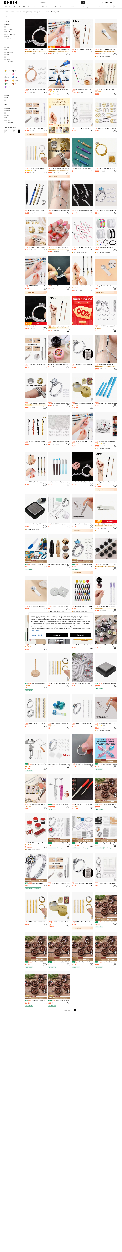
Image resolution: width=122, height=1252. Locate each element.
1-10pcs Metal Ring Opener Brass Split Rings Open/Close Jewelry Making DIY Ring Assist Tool (35, 247)
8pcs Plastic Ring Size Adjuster (59, 403)
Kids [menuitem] (43, 6)
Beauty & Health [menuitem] (107, 6)
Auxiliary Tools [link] (55, 11)
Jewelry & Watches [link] (15, 11)
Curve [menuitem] (47, 6)
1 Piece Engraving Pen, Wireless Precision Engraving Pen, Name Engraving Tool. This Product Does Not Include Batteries (35, 564)
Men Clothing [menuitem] (54, 6)
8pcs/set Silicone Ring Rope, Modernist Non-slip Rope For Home (59, 286)
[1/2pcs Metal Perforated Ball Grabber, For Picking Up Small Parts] (35, 349)
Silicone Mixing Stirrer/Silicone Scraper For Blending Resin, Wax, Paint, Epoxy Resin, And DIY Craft (106, 403)
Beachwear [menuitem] (37, 6)
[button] (113, 2)
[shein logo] (10, 2)
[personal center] (103, 2)
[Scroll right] (116, 6)
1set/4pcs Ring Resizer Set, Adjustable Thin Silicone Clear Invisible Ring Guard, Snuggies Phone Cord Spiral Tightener (82, 482)
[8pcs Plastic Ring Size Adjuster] (59, 387)
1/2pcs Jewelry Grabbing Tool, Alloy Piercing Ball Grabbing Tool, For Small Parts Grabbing (59, 883)
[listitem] (35, 38)
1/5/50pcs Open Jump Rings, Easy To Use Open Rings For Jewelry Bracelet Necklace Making (35, 403)
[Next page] (77, 1010)
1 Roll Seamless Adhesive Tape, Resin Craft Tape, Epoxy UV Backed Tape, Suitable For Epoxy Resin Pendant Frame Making (59, 723)
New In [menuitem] (16, 6)
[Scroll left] (114, 6)
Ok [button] (19, 131)
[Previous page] (73, 1010)
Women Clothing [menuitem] (27, 6)
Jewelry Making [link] (27, 11)
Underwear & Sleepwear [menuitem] (71, 6)
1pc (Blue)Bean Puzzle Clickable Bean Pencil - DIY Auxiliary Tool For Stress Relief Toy (106, 764)
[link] (106, 2)
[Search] (83, 2)
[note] (59, 47)
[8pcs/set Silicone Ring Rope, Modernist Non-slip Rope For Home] (59, 270)
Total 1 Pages (66, 1010)
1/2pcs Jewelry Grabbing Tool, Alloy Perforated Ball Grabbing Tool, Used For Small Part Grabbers (82, 524)
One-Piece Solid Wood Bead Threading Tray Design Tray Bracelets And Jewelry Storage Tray (106, 804)
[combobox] (32, 16)
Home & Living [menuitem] (84, 6)
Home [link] (6, 11)
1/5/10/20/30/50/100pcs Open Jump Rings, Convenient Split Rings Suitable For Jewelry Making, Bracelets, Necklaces (59, 168)
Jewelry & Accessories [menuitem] (95, 6)
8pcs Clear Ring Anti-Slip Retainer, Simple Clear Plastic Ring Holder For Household (35, 89)
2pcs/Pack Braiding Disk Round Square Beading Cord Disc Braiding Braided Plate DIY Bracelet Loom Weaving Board (59, 606)
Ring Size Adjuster (34, 883)
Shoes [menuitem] (61, 6)
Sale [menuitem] (20, 6)
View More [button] (10, 38)
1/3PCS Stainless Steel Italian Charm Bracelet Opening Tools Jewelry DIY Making (106, 49)
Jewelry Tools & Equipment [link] (41, 11)
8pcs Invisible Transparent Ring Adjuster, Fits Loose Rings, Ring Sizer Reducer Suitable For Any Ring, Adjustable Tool (106, 210)
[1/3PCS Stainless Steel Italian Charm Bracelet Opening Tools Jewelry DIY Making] (106, 33)
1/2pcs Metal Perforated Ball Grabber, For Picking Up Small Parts (35, 364)
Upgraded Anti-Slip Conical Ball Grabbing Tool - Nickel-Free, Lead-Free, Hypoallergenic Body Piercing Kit (82, 168)
